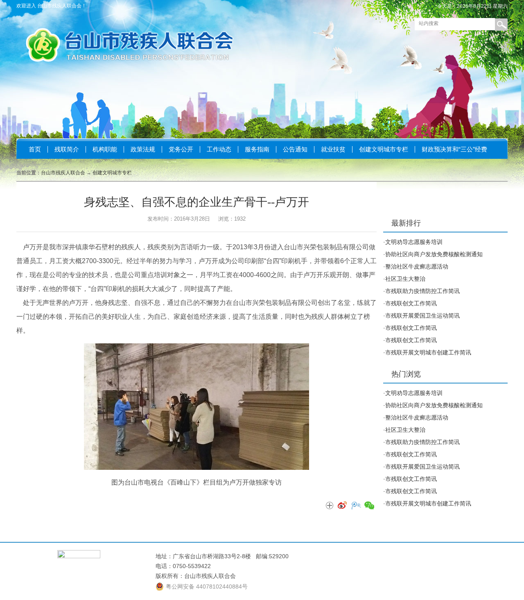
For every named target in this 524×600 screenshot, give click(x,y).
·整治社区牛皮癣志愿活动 (415, 266)
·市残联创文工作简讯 (410, 303)
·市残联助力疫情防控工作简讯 (421, 291)
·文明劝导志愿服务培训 (413, 242)
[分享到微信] (369, 506)
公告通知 (295, 149)
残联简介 (66, 149)
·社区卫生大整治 (404, 278)
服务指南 (257, 149)
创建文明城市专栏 (383, 149)
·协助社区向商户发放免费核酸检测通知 (433, 254)
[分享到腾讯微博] (355, 506)
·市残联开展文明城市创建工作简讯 (427, 352)
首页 (35, 149)
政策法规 (143, 149)
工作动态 (219, 149)
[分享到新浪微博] (342, 506)
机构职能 (105, 149)
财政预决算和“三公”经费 (454, 149)
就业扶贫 (333, 149)
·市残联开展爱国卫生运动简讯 (421, 315)
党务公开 (181, 149)
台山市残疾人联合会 (63, 173)
